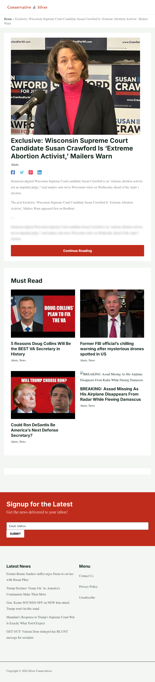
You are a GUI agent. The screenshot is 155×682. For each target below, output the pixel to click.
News (22, 360)
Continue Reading (77, 251)
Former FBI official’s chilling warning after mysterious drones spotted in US (112, 348)
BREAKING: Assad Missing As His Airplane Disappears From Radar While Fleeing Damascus (110, 394)
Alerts (15, 164)
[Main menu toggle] (144, 7)
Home (8, 19)
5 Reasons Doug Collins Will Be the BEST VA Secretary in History (41, 348)
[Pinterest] (31, 172)
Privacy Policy (88, 586)
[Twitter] (22, 172)
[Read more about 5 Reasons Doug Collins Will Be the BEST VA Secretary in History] (43, 313)
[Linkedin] (40, 172)
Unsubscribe (87, 597)
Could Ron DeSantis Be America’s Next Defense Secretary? (34, 430)
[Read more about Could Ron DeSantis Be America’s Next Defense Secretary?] (43, 394)
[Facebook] (13, 172)
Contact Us (86, 576)
